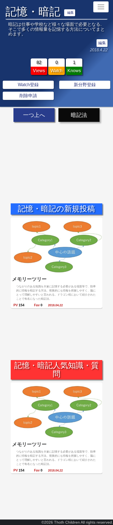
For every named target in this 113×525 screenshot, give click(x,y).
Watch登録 (28, 84)
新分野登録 (85, 84)
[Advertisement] (56, 157)
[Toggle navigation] (101, 6)
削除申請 (28, 95)
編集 (70, 13)
